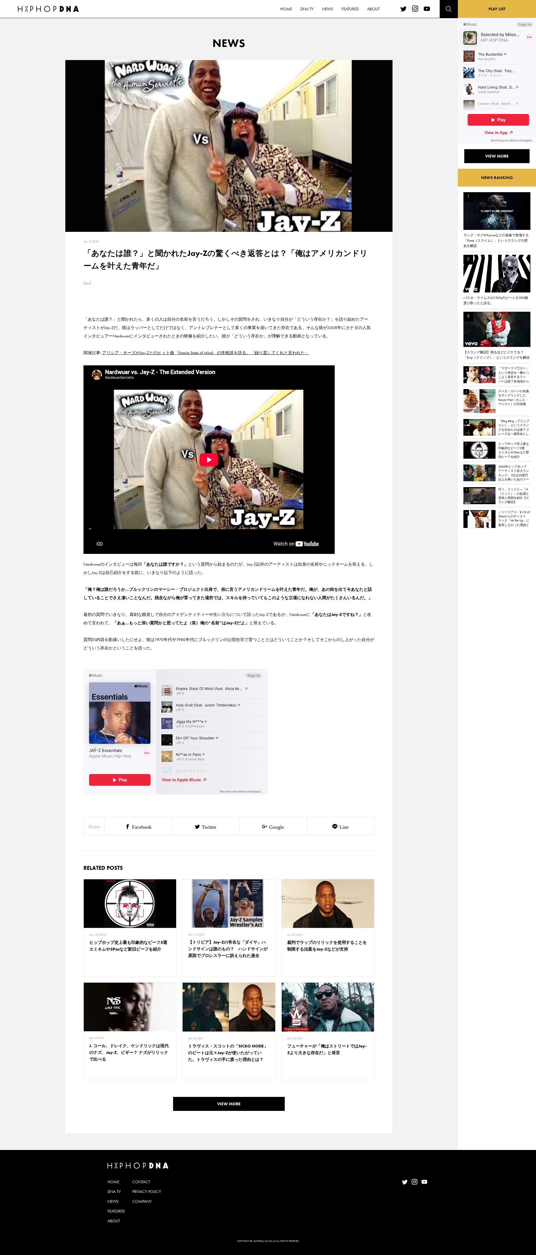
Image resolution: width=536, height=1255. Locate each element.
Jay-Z (87, 282)
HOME (286, 9)
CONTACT (141, 1182)
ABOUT (373, 9)
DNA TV (307, 9)
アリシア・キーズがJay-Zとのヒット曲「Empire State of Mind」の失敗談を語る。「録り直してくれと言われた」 (205, 353)
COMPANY (142, 1201)
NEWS (327, 9)
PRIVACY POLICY (146, 1191)
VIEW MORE (229, 1104)
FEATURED (350, 9)
